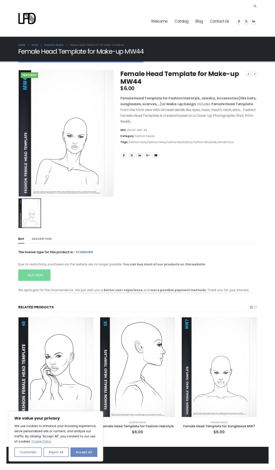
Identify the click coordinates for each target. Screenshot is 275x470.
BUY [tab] (21, 239)
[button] (251, 307)
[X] (246, 21)
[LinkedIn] (254, 21)
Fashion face (137, 142)
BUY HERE (35, 275)
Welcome (159, 21)
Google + (147, 155)
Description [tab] (42, 239)
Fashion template (204, 142)
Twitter (131, 155)
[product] (55, 367)
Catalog (181, 21)
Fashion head (156, 142)
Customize (28, 452)
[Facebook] (239, 21)
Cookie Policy (41, 441)
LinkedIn (139, 155)
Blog (199, 21)
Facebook (123, 155)
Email (155, 155)
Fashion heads (145, 136)
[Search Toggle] (255, 6)
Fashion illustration (179, 142)
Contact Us (219, 21)
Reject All (56, 452)
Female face (225, 142)
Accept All (84, 452)
